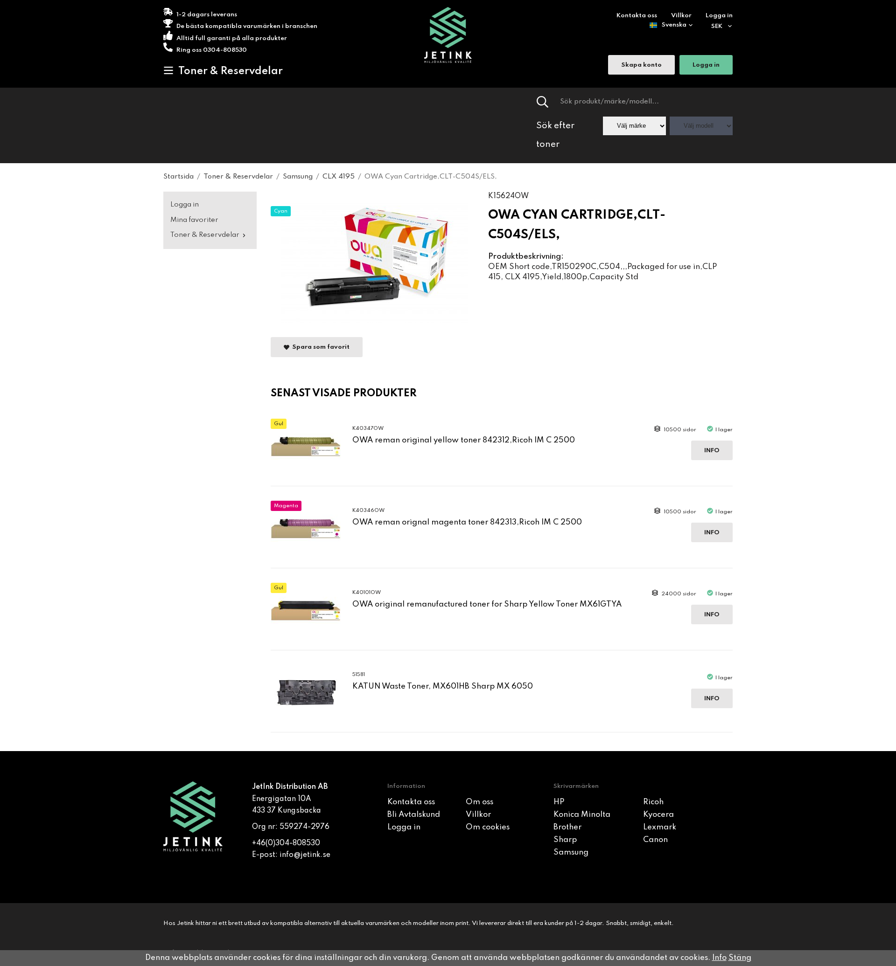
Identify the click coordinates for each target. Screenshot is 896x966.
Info (712, 451)
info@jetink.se (305, 855)
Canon (655, 840)
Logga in (719, 16)
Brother (567, 827)
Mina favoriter (194, 220)
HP (558, 802)
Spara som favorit (319, 348)
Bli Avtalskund (413, 815)
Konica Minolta (581, 815)
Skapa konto (641, 65)
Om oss (479, 802)
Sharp (565, 840)
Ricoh (653, 802)
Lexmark (659, 827)
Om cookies (488, 827)
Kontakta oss (636, 16)
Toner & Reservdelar (230, 71)
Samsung (570, 852)
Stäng (739, 958)
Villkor (681, 16)
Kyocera (658, 815)
